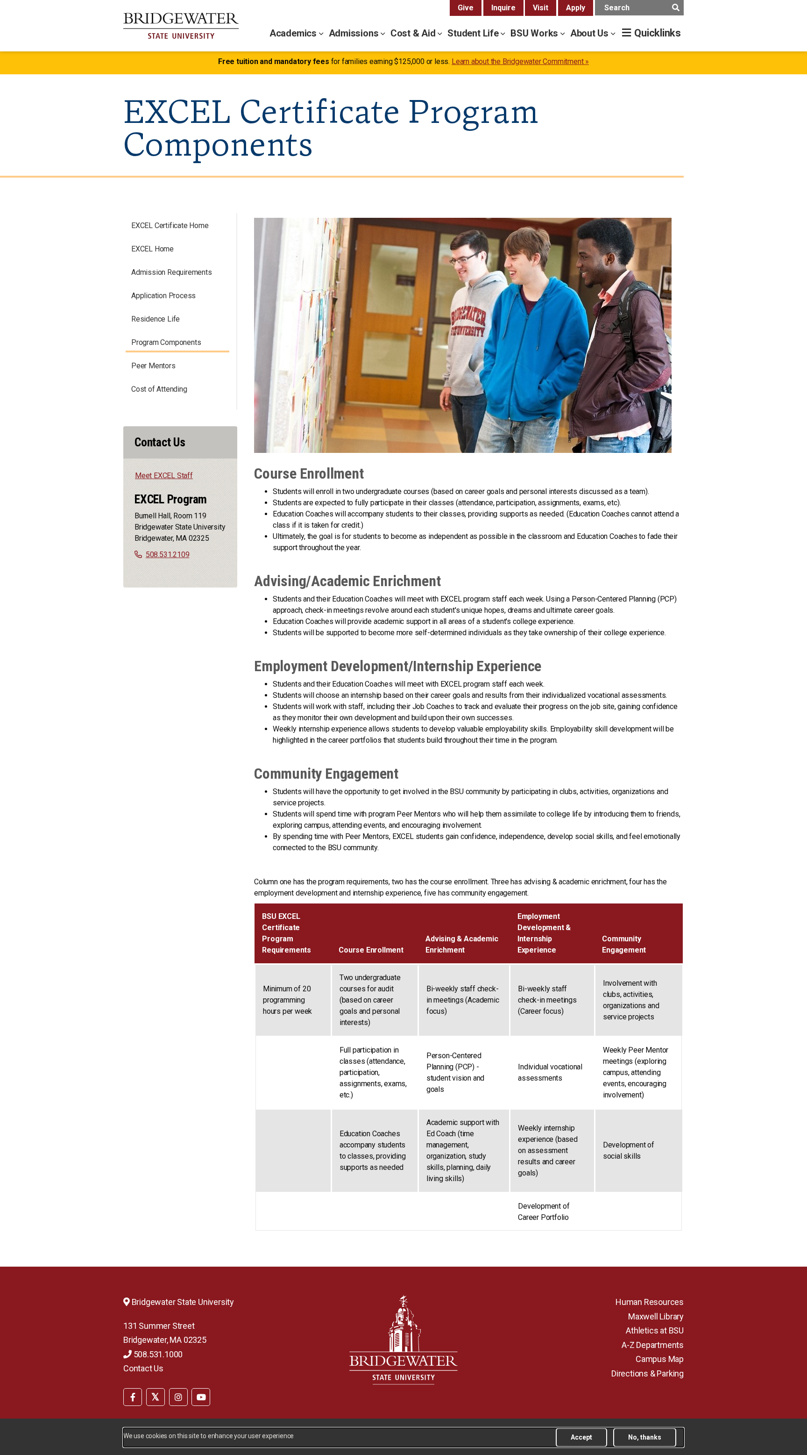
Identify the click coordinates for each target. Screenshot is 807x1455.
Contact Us (143, 1368)
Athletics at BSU (655, 1330)
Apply (575, 7)
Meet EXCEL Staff (164, 475)
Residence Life (155, 319)
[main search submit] (675, 7)
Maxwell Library (656, 1316)
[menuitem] (132, 1396)
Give (466, 7)
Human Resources (650, 1302)
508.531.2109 (167, 554)
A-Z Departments (653, 1345)
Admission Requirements (171, 272)
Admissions (355, 33)
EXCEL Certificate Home (170, 225)
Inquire (503, 7)
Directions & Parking (647, 1373)
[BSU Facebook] (132, 1397)
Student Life (474, 33)
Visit (540, 7)
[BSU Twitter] (155, 1397)
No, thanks (644, 1437)
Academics (294, 33)
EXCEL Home (152, 248)
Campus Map (660, 1359)
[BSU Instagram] (178, 1397)
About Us (590, 33)
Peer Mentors (153, 365)
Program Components (166, 342)
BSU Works (535, 33)
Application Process (163, 295)
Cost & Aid (414, 33)
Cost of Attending (159, 389)
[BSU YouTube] (200, 1397)
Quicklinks (657, 33)
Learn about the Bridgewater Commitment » (520, 61)
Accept (581, 1437)
